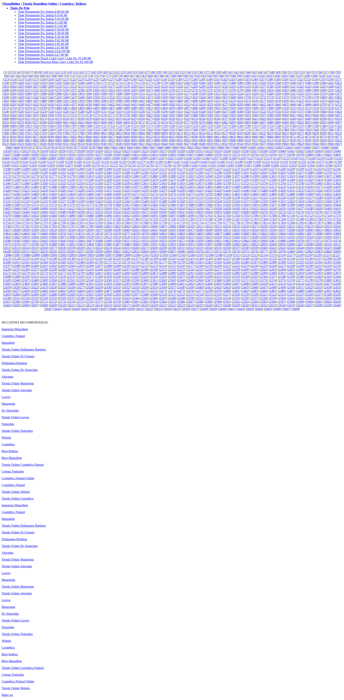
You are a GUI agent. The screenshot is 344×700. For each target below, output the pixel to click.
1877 (126, 233)
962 (300, 144)
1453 (309, 190)
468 (308, 104)
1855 (263, 230)
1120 (329, 158)
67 (48, 75)
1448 (263, 190)
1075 (263, 154)
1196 (329, 165)
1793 (35, 226)
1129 (69, 162)
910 (247, 140)
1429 (89, 190)
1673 (291, 212)
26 (141, 72)
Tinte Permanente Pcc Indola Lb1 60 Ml (43, 47)
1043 (309, 151)
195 (285, 83)
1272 (7, 176)
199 (315, 83)
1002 (270, 147)
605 (323, 115)
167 (73, 83)
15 (75, 72)
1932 (291, 237)
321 (217, 93)
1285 (126, 176)
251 (28, 90)
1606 (16, 208)
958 (270, 144)
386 (28, 101)
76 (102, 75)
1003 (279, 147)
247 (338, 86)
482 (73, 108)
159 (13, 83)
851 (141, 136)
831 (330, 133)
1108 (224, 158)
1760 (71, 223)
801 (104, 133)
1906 (53, 237)
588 (194, 115)
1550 (181, 201)
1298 (245, 176)
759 (126, 129)
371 (255, 97)
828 (308, 133)
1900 (337, 233)
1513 (181, 197)
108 (307, 75)
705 (58, 126)
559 (315, 111)
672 (149, 122)
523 (43, 111)
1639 (318, 208)
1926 (236, 237)
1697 (172, 215)
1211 (126, 169)
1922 (199, 237)
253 (43, 90)
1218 (190, 169)
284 (278, 90)
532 (111, 111)
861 (217, 136)
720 (172, 126)
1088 (42, 158)
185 (209, 83)
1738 (208, 219)
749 (51, 129)
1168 (78, 165)
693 (308, 122)
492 (149, 108)
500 (210, 108)
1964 (245, 240)
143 (232, 79)
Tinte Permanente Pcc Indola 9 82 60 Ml (43, 40)
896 (142, 140)
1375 (273, 183)
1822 (300, 226)
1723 (71, 219)
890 (96, 140)
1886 (208, 233)
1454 (318, 190)
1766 (126, 223)
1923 (208, 237)
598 (270, 115)
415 (247, 101)
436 (66, 104)
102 (261, 75)
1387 (44, 187)
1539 (80, 201)
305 (96, 93)
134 (163, 79)
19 (99, 72)
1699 (190, 215)
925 (20, 144)
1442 (208, 190)
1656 (135, 212)
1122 (6, 162)
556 (293, 111)
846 (104, 136)
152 (300, 79)
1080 (309, 154)
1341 (300, 179)
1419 (337, 187)
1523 (273, 197)
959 (278, 144)
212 (73, 86)
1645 (34, 212)
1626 (199, 208)
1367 (199, 183)
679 (202, 122)
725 (209, 126)
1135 (123, 162)
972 (39, 147)
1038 (263, 151)
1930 (273, 237)
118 (43, 79)
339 (13, 97)
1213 (144, 169)
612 (35, 119)
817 (225, 133)
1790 (7, 226)
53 (302, 72)
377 (300, 97)
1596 (263, 205)
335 (323, 93)
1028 (172, 151)
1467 (99, 194)
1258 (218, 172)
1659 (163, 212)
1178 (167, 165)
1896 (300, 233)
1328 (181, 179)
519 (13, 111)
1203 (53, 169)
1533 (25, 201)
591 (217, 115)
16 (81, 72)
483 (81, 108)
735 (285, 126)
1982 (71, 244)
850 (134, 136)
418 (270, 101)
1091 (70, 158)
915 (285, 140)
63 (24, 75)
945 (172, 144)
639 (240, 119)
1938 (7, 240)
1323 (135, 179)
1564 (309, 201)
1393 (99, 187)
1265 (282, 172)
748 (43, 129)
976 (69, 147)
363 (194, 97)
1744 (263, 219)
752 (73, 129)
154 (315, 79)
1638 (309, 208)
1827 (7, 230)
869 (278, 136)
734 (278, 126)
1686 (71, 215)
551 (255, 111)
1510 (154, 197)
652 (338, 119)
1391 (80, 187)
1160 (6, 165)
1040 (282, 151)
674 (164, 122)
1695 (154, 215)
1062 (144, 154)
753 (81, 129)
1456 (337, 190)
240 (285, 86)
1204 (62, 169)
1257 (208, 172)
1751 (327, 219)
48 (272, 72)
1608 (35, 208)
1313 (44, 179)
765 (172, 129)
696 (330, 122)
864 (240, 136)
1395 (117, 187)
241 (293, 86)
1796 (62, 226)
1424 (44, 190)
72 (78, 75)
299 (51, 93)
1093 (88, 158)
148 (269, 79)
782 (300, 129)
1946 (80, 240)
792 (36, 133)
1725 (89, 219)
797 (73, 133)
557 (300, 111)
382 (338, 97)
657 (35, 122)
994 (205, 147)
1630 (236, 208)
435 (58, 104)
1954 (153, 240)
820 (247, 133)
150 (284, 79)
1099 (143, 158)
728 (232, 126)
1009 (334, 147)
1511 (163, 197)
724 (202, 126)
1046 (337, 151)
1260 (236, 172)
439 (88, 104)
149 (277, 79)
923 (5, 144)
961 (293, 144)
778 (270, 129)
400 (134, 101)
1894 (282, 233)
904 (202, 140)
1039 (273, 151)
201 (330, 83)
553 (270, 111)
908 (232, 140)
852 (149, 136)
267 (149, 90)
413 (232, 101)
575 (96, 115)
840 (58, 136)
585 (172, 115)
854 (164, 136)
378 (308, 97)
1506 (117, 197)
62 (18, 75)
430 (20, 104)
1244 (89, 172)
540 (172, 111)
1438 (172, 190)
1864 (7, 233)
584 (164, 115)
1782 (273, 223)
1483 (245, 194)
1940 (25, 240)
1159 (338, 162)
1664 (208, 212)
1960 (208, 240)
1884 (190, 233)
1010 (7, 151)
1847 (190, 230)
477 (36, 108)
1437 (163, 190)
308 (119, 93)
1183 (212, 165)
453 (194, 104)
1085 (15, 158)
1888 (227, 233)
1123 (15, 162)
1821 (291, 226)
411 (217, 101)
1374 (263, 183)
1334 (236, 179)
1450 (282, 190)
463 (270, 104)
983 (122, 147)
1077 (282, 154)
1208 (99, 169)
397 (111, 101)
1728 (117, 219)
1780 (254, 223)
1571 (34, 205)
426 (330, 101)
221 (141, 86)
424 (315, 101)
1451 (291, 190)
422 (300, 101)
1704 (236, 215)
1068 (199, 154)
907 (225, 140)
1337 (263, 179)
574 (88, 115)
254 (51, 90)
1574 (62, 205)
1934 (309, 237)
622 (111, 119)
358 (156, 97)
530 (96, 111)
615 (58, 119)
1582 (135, 205)
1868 (44, 233)
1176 (150, 165)
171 (104, 83)
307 (111, 93)
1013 (34, 151)
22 (117, 72)
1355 (89, 183)
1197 (338, 165)
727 (225, 126)
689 (278, 122)
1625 (190, 208)
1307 (327, 176)
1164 (42, 165)
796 (66, 133)
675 (172, 122)
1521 (254, 197)
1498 (44, 197)
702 (36, 126)
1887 (218, 233)
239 (278, 86)
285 (285, 90)
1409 (245, 187)
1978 (35, 244)
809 (164, 133)
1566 (327, 201)
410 (210, 101)
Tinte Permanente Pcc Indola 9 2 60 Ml (42, 22)
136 (179, 79)
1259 (227, 172)
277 (225, 90)
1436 (153, 190)
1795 (53, 226)
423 (308, 101)
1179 (176, 165)
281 (255, 90)
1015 (53, 151)
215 (96, 86)
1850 (218, 230)
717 (149, 126)
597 (262, 115)
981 (107, 147)
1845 (172, 230)
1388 (53, 187)
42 (236, 72)
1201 (34, 169)
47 (266, 72)
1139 (158, 162)
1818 (263, 226)
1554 (218, 201)
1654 (117, 212)
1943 (53, 240)
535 (134, 111)
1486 (273, 194)
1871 (71, 233)
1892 (263, 233)
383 (5, 101)
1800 (99, 226)
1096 (116, 158)
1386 (35, 187)
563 (5, 115)
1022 (117, 151)
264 (126, 90)
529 (88, 111)
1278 (62, 176)
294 (13, 93)
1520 (245, 197)
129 (126, 79)
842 (73, 136)
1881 (163, 233)
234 (240, 86)
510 (285, 108)
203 (5, 86)
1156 (311, 162)
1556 (236, 201)
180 (172, 83)
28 (152, 72)
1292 (190, 176)
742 (338, 126)
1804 (135, 226)
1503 (90, 197)
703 (43, 126)
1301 (273, 176)
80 (126, 75)
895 (134, 140)
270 (172, 90)
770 (209, 129)
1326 (163, 179)
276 (217, 90)
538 (156, 111)
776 (255, 129)
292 (338, 90)
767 (187, 129)
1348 (25, 183)
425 (323, 101)
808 (157, 133)
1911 (99, 237)
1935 (318, 237)
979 (92, 147)
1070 (218, 154)
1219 (199, 169)
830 (323, 133)
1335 (245, 179)
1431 (108, 190)
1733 (163, 219)
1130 (78, 162)
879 (13, 140)
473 (5, 108)
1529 (327, 197)
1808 (172, 226)
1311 (25, 179)
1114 (277, 158)
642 (262, 119)
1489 (300, 194)
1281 (89, 176)
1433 (126, 190)
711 (104, 126)
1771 (172, 223)
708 (81, 126)
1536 (53, 201)
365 (209, 97)
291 (330, 90)
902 (187, 140)
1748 (300, 219)
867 (262, 136)
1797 (71, 226)
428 (5, 104)
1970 (300, 240)
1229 (291, 169)
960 (285, 144)
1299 (254, 176)
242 (300, 86)
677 (187, 122)
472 (338, 104)
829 (315, 133)
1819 (273, 226)
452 (187, 104)
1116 (294, 158)
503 (232, 108)
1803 (126, 226)
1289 (163, 176)
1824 (318, 226)
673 (156, 122)
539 (164, 111)
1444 (227, 190)
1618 (126, 208)
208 (43, 86)
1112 (259, 158)
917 (300, 140)
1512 (172, 197)
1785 (300, 223)
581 (141, 115)
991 (183, 147)
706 (66, 126)
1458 (16, 194)
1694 (145, 215)
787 (338, 129)
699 (13, 126)
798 (81, 133)
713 (119, 126)
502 (225, 108)
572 (73, 115)
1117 (303, 158)
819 (240, 133)
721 (179, 126)
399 (126, 101)
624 (126, 119)
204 (13, 86)
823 (270, 133)
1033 (218, 151)
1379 (309, 183)
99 (239, 75)
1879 (144, 233)
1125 (33, 162)
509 (278, 108)
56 (320, 72)
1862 (327, 230)
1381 (327, 183)
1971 (309, 240)
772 (225, 129)
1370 (227, 183)
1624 (181, 208)
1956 (172, 240)
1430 (99, 190)
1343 (318, 179)
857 (187, 136)
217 (111, 86)
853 (156, 136)
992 (190, 147)
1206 (80, 169)
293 (5, 93)
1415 (300, 187)
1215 (162, 169)
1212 (135, 169)
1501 (71, 197)
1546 (144, 201)
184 (202, 83)
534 (126, 111)
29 (158, 72)
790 (21, 133)
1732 (153, 219)
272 (187, 90)
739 (315, 126)
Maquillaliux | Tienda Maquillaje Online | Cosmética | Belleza (44, 3)
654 (13, 122)
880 (21, 140)
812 (187, 133)
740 (323, 126)
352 (111, 97)
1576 (80, 205)
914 (278, 140)
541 (179, 111)
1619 (135, 208)
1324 (144, 179)
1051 (44, 154)
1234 (336, 169)
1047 (7, 154)
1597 (273, 205)
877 (338, 136)
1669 (254, 212)
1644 (25, 212)
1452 (300, 190)
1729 (126, 219)
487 (111, 108)
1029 (181, 151)
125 (95, 79)
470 (323, 104)
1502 (80, 197)
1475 (172, 194)
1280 (80, 176)
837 (35, 136)
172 (111, 83)
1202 (44, 169)
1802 (117, 226)
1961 (218, 240)
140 (209, 79)
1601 (309, 205)
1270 (327, 172)
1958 (190, 240)
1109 (233, 158)
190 (247, 83)
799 (89, 133)
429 (13, 104)
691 (293, 122)
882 (36, 140)
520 (20, 111)
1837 (99, 230)
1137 (141, 162)
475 (21, 108)
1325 (153, 179)
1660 (172, 212)
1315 (62, 179)
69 (60, 75)
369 (240, 97)
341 (28, 97)
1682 (35, 215)
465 (285, 104)
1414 (291, 187)
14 (69, 72)
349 (88, 97)
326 (255, 93)
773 (232, 129)
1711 (300, 215)
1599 (291, 205)
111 (329, 75)
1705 (245, 215)
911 (255, 140)
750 (58, 129)
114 (13, 79)
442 (111, 104)
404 (164, 101)
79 (120, 75)
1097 (125, 158)
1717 (16, 219)
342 (35, 97)
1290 (172, 176)
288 (308, 90)
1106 (206, 158)
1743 (254, 219)
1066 (181, 154)
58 (332, 72)
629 (164, 119)
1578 (99, 205)
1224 (245, 169)
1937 (337, 237)
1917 (153, 237)
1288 (153, 176)
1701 (209, 215)
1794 (44, 226)
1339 (282, 179)
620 (96, 119)
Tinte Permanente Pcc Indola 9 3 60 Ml (42, 26)
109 (314, 75)
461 (255, 104)
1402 (181, 187)
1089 (52, 158)
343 (43, 97)
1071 (227, 154)
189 (240, 83)
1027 (163, 151)
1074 (254, 154)
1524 (282, 197)
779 (278, 129)
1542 (108, 201)
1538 (71, 201)
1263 (263, 172)
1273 (16, 176)
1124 (24, 162)
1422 (25, 190)
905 (210, 140)
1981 (62, 244)
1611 (62, 208)
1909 (80, 237)
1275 (34, 176)
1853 (245, 230)
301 (66, 93)
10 (45, 72)
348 (81, 97)
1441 (199, 190)
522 (35, 111)
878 (5, 140)
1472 (144, 194)
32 (176, 72)
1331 (208, 179)
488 (119, 108)
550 (247, 111)
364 (202, 97)
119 (50, 79)
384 (13, 101)
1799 (90, 226)
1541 (99, 201)
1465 (80, 194)
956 (255, 144)
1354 (80, 183)
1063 (153, 154)
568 (43, 115)
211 (66, 86)
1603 (327, 205)
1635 (282, 208)
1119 (320, 158)
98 (233, 75)
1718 (25, 219)
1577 (89, 205)
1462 (53, 194)
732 (262, 126)
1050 (34, 154)
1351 (53, 183)
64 (30, 75)
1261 (245, 172)
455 (209, 104)
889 (89, 140)
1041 (291, 151)
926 (28, 144)
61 (12, 75)
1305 (309, 176)
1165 (51, 165)
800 (96, 133)
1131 (87, 162)
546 (217, 111)
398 (119, 101)
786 (330, 129)
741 (330, 126)
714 (126, 126)
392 (73, 101)
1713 (318, 215)
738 (308, 126)
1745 (273, 219)
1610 (53, 208)
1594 (245, 205)
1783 (282, 223)
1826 (337, 226)
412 (225, 101)
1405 (209, 187)
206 (28, 86)
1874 (99, 233)
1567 (337, 201)
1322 (126, 179)
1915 (135, 237)
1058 (108, 154)
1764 (108, 223)
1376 (282, 183)
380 (323, 97)
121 (65, 79)
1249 (135, 172)
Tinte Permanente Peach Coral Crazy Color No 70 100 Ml (54, 58)
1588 (190, 205)
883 (43, 140)
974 (54, 147)
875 (323, 136)
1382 (337, 183)
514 (315, 108)
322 (225, 93)
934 (88, 144)
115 (21, 79)
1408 (236, 187)
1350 (44, 183)
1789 (337, 223)
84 (150, 75)
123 (80, 79)
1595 (254, 205)
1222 (227, 169)
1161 (15, 165)
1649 (71, 212)
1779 (245, 223)
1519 (236, 197)
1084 (6, 158)
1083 (337, 154)
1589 (199, 205)
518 (5, 111)
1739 (218, 219)
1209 (108, 169)
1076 (273, 154)
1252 (163, 172)
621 (104, 119)
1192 (293, 165)
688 (270, 122)
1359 (126, 183)
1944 (62, 240)
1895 (291, 233)
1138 (150, 162)
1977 (25, 244)
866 (255, 136)
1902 (16, 237)
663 (81, 122)
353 (119, 97)
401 (142, 101)
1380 (318, 183)
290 (323, 90)
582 (149, 115)
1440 (190, 190)
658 (43, 122)
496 (179, 108)
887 (73, 140)
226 (179, 86)
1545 (135, 201)
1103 (179, 158)
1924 (218, 237)
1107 (215, 158)
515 (323, 108)
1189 (266, 165)
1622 (163, 208)
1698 (181, 215)
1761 (80, 223)
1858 (291, 230)
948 (194, 144)
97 (227, 75)
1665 (218, 212)
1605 (7, 208)
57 (326, 72)
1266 (291, 172)
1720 (44, 219)
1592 (227, 205)
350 (96, 97)
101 (254, 75)
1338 (273, 179)
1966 (263, 240)
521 (28, 111)
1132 (96, 162)
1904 (35, 237)
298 (43, 93)
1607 (25, 208)
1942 (44, 240)
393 (81, 101)
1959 (199, 240)
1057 (99, 154)
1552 (199, 201)
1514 (190, 197)
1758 (53, 223)
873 (308, 136)
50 (284, 72)
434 (51, 104)
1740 (227, 219)
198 (308, 83)
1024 (135, 151)
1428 (80, 190)
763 (156, 129)
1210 (117, 169)
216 (104, 86)
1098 (134, 158)
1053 (62, 154)
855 (172, 136)
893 (119, 140)
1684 (53, 215)
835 (20, 136)
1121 (338, 158)
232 (225, 86)
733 (270, 126)
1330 (199, 179)
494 (164, 108)
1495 (16, 197)
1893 (273, 233)
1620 (144, 208)
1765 (117, 223)
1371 (236, 183)
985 (137, 147)
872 (300, 136)
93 (203, 75)
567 (35, 115)
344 (51, 97)
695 (323, 122)
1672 (282, 212)
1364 (172, 183)
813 (194, 133)
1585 (163, 205)
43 (242, 72)
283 (270, 90)
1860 (309, 230)
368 (232, 97)
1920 (181, 237)
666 (104, 122)
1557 (245, 201)
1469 (117, 194)
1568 (7, 205)
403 (157, 101)
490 (134, 108)
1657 (144, 212)
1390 (71, 187)
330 (285, 93)
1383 (7, 187)
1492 (327, 194)
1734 (172, 219)
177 (149, 83)
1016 (62, 151)
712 (111, 126)
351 (104, 97)
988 (160, 147)
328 (270, 93)
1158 (329, 162)
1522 (263, 197)
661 (66, 122)
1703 (227, 215)
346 (66, 97)
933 (81, 144)
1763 (99, 223)
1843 (153, 230)
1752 (337, 219)
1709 (282, 215)
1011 (16, 151)
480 (58, 108)
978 (84, 147)
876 (330, 136)
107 (299, 75)
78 (114, 75)
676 (179, 122)
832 (338, 133)
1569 (16, 205)
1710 (291, 215)
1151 (266, 162)
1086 (24, 158)
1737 (199, 219)
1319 (99, 179)
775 (247, 129)
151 (292, 79)
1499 (53, 197)
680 (209, 122)
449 (164, 104)
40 (224, 72)
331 (293, 93)
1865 (16, 233)
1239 (44, 172)
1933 (300, 237)
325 (247, 93)
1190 (275, 165)
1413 (282, 187)
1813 (218, 226)
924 (13, 144)
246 (330, 86)
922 (338, 140)
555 (285, 111)
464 (278, 104)
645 (285, 119)
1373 (254, 183)
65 (36, 75)
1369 (218, 183)
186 (217, 83)
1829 (25, 230)
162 (35, 83)
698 (5, 126)
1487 (282, 194)
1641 (337, 208)
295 (21, 93)
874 (315, 136)
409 (202, 101)
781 (293, 129)
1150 (257, 162)
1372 (245, 183)
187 (225, 83)
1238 (34, 172)
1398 (145, 187)
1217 (181, 169)
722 (187, 126)
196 (293, 83)
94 (209, 75)
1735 (181, 219)
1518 (227, 197)
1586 (172, 205)
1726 (99, 219)
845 (96, 136)
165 (58, 83)
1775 (208, 223)
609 (13, 119)
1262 (254, 172)
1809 (181, 226)
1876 (117, 233)
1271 (337, 172)
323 (232, 93)
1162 (24, 165)
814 (202, 133)
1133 (105, 162)
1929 (263, 237)
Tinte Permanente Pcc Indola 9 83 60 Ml (43, 44)
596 (255, 115)
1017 (71, 151)
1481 (227, 194)
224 (164, 86)
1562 (291, 201)
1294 (208, 176)
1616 (108, 208)
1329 (190, 179)
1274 (25, 176)
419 (278, 101)
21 (111, 72)
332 (300, 93)
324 (240, 93)
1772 (181, 223)
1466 (89, 194)
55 (314, 72)
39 (218, 72)
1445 (236, 190)
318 (194, 93)
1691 (117, 215)
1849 (208, 230)
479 (51, 108)
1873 (89, 233)
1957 (181, 240)
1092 (79, 158)
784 (315, 129)
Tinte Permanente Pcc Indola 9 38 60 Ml (43, 33)
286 (293, 90)
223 (156, 86)
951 (217, 144)
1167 (69, 165)
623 (119, 119)
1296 (227, 176)
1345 (337, 179)
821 (255, 133)
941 (141, 144)
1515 (199, 197)
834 (13, 136)
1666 (227, 212)
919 (315, 140)
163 (43, 83)
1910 (90, 237)
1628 (218, 208)
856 (179, 136)
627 (149, 119)
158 (5, 83)
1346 (7, 183)
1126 (42, 162)
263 (119, 90)
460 (247, 104)
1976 (16, 244)
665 (96, 122)
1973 (327, 240)
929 (51, 144)
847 (111, 136)
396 (104, 101)
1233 (327, 169)
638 (232, 119)
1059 (117, 154)
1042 (300, 151)
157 (337, 79)
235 (247, 86)
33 (182, 72)
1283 (108, 176)
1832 (53, 230)
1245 (99, 172)
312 (149, 93)
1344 (327, 179)
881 (28, 140)
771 (217, 129)
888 (81, 140)
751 (66, 129)
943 (156, 144)
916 (293, 140)
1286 (135, 176)
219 (126, 86)
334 (315, 93)
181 (179, 83)
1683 (44, 215)
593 (232, 115)
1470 (126, 194)
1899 (327, 233)
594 (240, 115)
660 (58, 122)
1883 (181, 233)
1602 (318, 205)
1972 (318, 240)
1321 (117, 179)
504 (240, 108)
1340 (291, 179)
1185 (230, 165)
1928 (254, 237)
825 (285, 133)
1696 (163, 215)
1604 (337, 205)
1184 (221, 165)
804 (126, 133)
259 (88, 90)
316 (179, 93)
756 (104, 129)
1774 (199, 223)
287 (300, 90)
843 (81, 136)
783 (308, 129)
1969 (291, 240)
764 (164, 129)
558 (308, 111)
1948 (99, 240)
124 (88, 79)
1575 (71, 205)
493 (157, 108)
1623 (172, 208)
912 (262, 140)
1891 (254, 233)
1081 (318, 154)
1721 (53, 219)
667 (111, 122)
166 (66, 83)
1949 (108, 240)
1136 (132, 162)
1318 (89, 179)
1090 (61, 158)
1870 (62, 233)
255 (58, 90)
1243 (80, 172)
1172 (114, 165)
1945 (71, 240)
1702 (218, 215)
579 (126, 115)
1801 (108, 226)
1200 (25, 169)
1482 (236, 194)
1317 (80, 179)
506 (255, 108)
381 (330, 97)
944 (164, 144)
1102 (170, 158)
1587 (181, 205)
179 (164, 83)
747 (35, 129)
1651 (89, 212)
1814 (227, 226)
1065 (172, 154)
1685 (62, 215)
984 (130, 147)
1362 (153, 183)
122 (73, 79)
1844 (163, 230)
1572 (44, 205)
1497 (35, 197)
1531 (7, 201)
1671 (273, 212)
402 (149, 101)
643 (270, 119)
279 (240, 90)
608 (5, 119)
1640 (327, 208)
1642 (7, 212)
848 (119, 136)
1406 (218, 187)
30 (164, 72)
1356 (99, 183)
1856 (273, 230)
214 (88, 86)
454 (202, 104)
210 (58, 86)
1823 (309, 226)
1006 (307, 147)
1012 (25, 151)
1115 (285, 158)
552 (262, 111)
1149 (248, 162)
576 (104, 115)
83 (144, 75)
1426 (62, 190)
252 (35, 90)
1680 (16, 215)
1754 (16, 223)
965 (323, 144)
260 (96, 90)
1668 (245, 212)
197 (300, 83)
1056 (89, 154)
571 (66, 115)
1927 (245, 237)
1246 (108, 172)
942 (149, 144)
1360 (135, 183)
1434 (135, 190)
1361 (144, 183)
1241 (62, 172)
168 (81, 83)
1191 (284, 165)
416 (255, 101)
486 (104, 108)
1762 (89, 223)
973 (46, 147)
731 (255, 126)
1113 (268, 158)
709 (89, 126)
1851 (227, 230)
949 (202, 144)
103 (269, 75)
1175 (141, 165)
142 (224, 79)
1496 (25, 197)
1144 (203, 162)
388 (43, 101)
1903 (25, 237)
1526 (300, 197)
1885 (199, 233)
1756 (34, 223)
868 (270, 136)
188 (232, 83)
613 (43, 119)
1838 (108, 230)
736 (293, 126)
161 (28, 83)
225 (172, 86)
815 (209, 133)
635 (209, 119)
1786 (309, 223)
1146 (221, 162)
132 (148, 79)
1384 (16, 187)
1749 (309, 219)
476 (28, 108)
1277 (53, 176)
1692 (126, 215)
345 (58, 97)
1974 (337, 240)
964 (315, 144)
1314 (53, 179)
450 (172, 104)
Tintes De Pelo (19, 8)
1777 (227, 223)
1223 (236, 169)
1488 (291, 194)
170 (96, 83)
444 (126, 104)
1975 (7, 244)
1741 (236, 219)
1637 (300, 208)
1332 (218, 179)
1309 (7, 179)
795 (58, 133)
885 (58, 140)
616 (66, 119)
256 (66, 90)
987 (152, 147)
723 (194, 126)
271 (179, 90)
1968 (282, 240)
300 (58, 93)
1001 (261, 147)
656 (28, 122)
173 (119, 83)
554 (278, 111)
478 (43, 108)
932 (73, 144)
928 (43, 144)
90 (186, 75)
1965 (254, 240)
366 (217, 97)
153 (307, 79)
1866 (25, 233)
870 (285, 136)
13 (63, 72)
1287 (144, 176)
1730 (135, 219)
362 (187, 97)
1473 (153, 194)
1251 (153, 172)
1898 (318, 233)
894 (126, 140)
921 (330, 140)
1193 (302, 165)
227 (187, 86)
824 (278, 133)
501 (217, 108)
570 (58, 115)
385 (21, 101)
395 (96, 101)
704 (51, 126)
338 (5, 97)
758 (119, 129)
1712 (309, 215)
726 (217, 126)
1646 (44, 212)
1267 (300, 172)
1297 (236, 176)
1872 (80, 233)
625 (134, 119)
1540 (89, 201)
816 (217, 133)
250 (20, 90)
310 (134, 93)
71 (72, 75)
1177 (158, 165)
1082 (327, 154)
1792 (25, 226)
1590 (208, 205)
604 (315, 115)
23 (123, 72)
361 (179, 97)
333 (308, 93)
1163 (33, 165)
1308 (337, 176)
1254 (181, 172)
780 (285, 129)
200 (323, 83)
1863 (337, 230)
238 (270, 86)
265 (134, 90)
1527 (309, 197)
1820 (282, 226)
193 (270, 83)
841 (66, 136)
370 (247, 97)
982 (114, 147)
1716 (7, 219)
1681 (25, 215)
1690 (108, 215)
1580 (117, 205)
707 (73, 126)
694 (315, 122)
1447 (254, 190)
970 (24, 147)
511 (293, 108)
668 (119, 122)
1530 (337, 197)
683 (232, 122)
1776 (218, 223)
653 (5, 122)
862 (225, 136)
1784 (291, 223)
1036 (245, 151)
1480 (218, 194)
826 (293, 133)
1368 (208, 183)
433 (43, 104)
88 (174, 75)
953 (232, 144)
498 (195, 108)
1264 (273, 172)
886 (66, 140)
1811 (199, 226)
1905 (44, 237)
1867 (34, 233)
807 (149, 133)
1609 (44, 208)
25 (135, 72)
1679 (7, 215)
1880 (153, 233)
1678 (337, 212)
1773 (190, 223)
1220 (208, 169)
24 (129, 72)
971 (31, 147)
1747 (291, 219)
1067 (190, 154)
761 (141, 129)
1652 (99, 212)
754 (88, 129)
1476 (181, 194)
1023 (126, 151)
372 (262, 97)
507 (263, 108)
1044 (318, 151)
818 (232, 133)
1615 (99, 208)
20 (105, 72)
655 (20, 122)
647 (300, 119)
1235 (7, 172)
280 (247, 90)
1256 (199, 172)
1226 (263, 169)
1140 (167, 162)
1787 (318, 223)
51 (290, 72)
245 (323, 86)
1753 (7, 223)
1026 (153, 151)
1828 (16, 230)
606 (330, 115)
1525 (291, 197)
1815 (236, 226)
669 (126, 122)
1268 (309, 172)
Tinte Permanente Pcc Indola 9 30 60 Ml (43, 29)
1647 (53, 212)
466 (293, 104)
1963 (236, 240)
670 (134, 122)
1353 (71, 183)
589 (202, 115)
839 (51, 136)
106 (291, 75)
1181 (194, 165)
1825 (327, 226)
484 (89, 108)
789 (13, 133)
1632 (254, 208)
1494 (7, 197)
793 (43, 133)
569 (51, 115)
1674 (300, 212)
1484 (254, 194)
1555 (227, 201)
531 (104, 111)
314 (164, 93)
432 (35, 104)
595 (247, 115)
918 (308, 140)
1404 (199, 187)
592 (225, 115)
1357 (108, 183)
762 (149, 129)
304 (89, 93)
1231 (309, 169)
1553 (208, 201)
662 (73, 122)
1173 (123, 165)
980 (99, 147)
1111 (250, 158)
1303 (291, 176)
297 (36, 93)
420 (285, 101)
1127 (51, 162)
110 (322, 75)
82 (138, 75)
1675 (309, 212)
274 (202, 90)
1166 (60, 165)
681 (217, 122)
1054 (71, 154)
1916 (144, 237)
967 (338, 144)
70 (66, 75)
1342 (309, 179)
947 (187, 144)
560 (323, 111)
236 (255, 86)
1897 (309, 233)
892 (111, 140)
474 (13, 108)
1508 (135, 197)
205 (21, 86)
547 (225, 111)
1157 (320, 162)
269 (164, 90)
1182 (203, 165)
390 (58, 101)
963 (308, 144)
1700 (199, 215)
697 (338, 122)
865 (247, 136)
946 (179, 144)
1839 (117, 230)
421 (293, 101)
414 (240, 101)
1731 (144, 219)
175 (134, 83)
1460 (34, 194)
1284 (117, 176)
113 (6, 79)
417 (262, 101)
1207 (89, 169)
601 (293, 115)
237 (262, 86)
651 (330, 119)
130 (133, 79)
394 (89, 101)
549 (240, 111)
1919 (172, 237)
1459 (25, 194)
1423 (34, 190)
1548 (163, 201)
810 (172, 133)
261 (104, 90)
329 (278, 93)
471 (330, 104)
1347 (16, 183)
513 (308, 108)
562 (338, 111)
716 (141, 126)
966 (330, 144)
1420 (7, 190)
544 (202, 111)
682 (225, 122)
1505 (108, 197)
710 (96, 126)
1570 (25, 205)
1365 (181, 183)
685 (247, 122)
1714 (327, 215)
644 (278, 119)
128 (118, 79)
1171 (105, 165)
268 (156, 90)
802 (111, 133)
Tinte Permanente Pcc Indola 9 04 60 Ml (43, 19)
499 (202, 108)
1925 (227, 237)
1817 (254, 226)
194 (278, 83)
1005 (297, 147)
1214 (153, 169)
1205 (71, 169)
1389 (62, 187)
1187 (248, 165)
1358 (117, 183)
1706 (254, 215)
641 (255, 119)
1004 (288, 147)
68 (54, 75)
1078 (291, 154)
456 (217, 104)
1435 (144, 190)
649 (315, 119)
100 (246, 75)
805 (134, 133)
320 (209, 93)
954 (240, 144)
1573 (53, 205)
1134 (114, 162)
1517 (218, 197)
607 (338, 115)
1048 (16, 154)
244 (315, 86)
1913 (117, 237)
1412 (273, 187)
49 (278, 72)
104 (276, 75)
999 (243, 147)
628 (156, 119)
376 (293, 97)
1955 (163, 240)
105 (284, 75)
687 (262, 122)
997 (228, 147)
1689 (99, 215)
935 (96, 144)
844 (88, 136)
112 (336, 75)
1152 (275, 162)
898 (157, 140)
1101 (161, 158)
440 (96, 104)
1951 (126, 240)
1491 (318, 194)
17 (87, 72)
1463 (62, 194)
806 (142, 133)
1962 (227, 240)
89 (180, 75)
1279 (71, 176)
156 (330, 79)
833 (5, 136)
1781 (263, 223)
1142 (185, 162)
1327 (172, 179)
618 (81, 119)
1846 (181, 230)
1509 (145, 197)
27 (147, 72)
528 (81, 111)
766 (179, 129)
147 (262, 79)
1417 (318, 187)
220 (134, 86)
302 (73, 93)
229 (202, 86)
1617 (117, 208)
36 (200, 72)
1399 (154, 187)
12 (57, 72)
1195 (320, 165)
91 (192, 75)
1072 (236, 154)
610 (21, 119)
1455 (327, 190)
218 (119, 86)
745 (20, 129)
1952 (135, 240)
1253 (172, 172)
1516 (208, 197)
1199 (16, 169)
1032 (208, 151)
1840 (126, 230)
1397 (135, 187)
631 (179, 119)
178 (156, 83)
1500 (62, 197)
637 (225, 119)
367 (225, 97)
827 (300, 133)
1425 (53, 190)
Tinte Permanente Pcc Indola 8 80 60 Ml (43, 11)
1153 (284, 162)
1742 (245, 219)
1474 (163, 194)
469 (315, 104)
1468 (108, 194)
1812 (208, 226)
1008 (325, 147)
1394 (108, 187)
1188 (257, 165)
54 (308, 72)
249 (13, 90)
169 (88, 83)
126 (103, 79)
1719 (34, 219)
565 (20, 115)
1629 (227, 208)
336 (330, 93)
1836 (89, 230)
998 (236, 147)
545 (209, 111)
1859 (300, 230)
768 (194, 129)
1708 (273, 215)
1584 (153, 205)
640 (247, 119)
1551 (190, 201)
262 (111, 90)
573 (81, 115)
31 (170, 72)
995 (213, 147)
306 (104, 93)
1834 (71, 230)
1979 (44, 244)
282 (262, 90)
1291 (181, 176)
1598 (282, 205)
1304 (300, 176)
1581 (126, 205)
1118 (312, 158)
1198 (7, 169)
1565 (318, 201)
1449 (273, 190)
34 (188, 72)
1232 (318, 169)
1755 (25, 223)
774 (240, 129)
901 (179, 140)
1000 (252, 147)
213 (81, 86)
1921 (190, 237)
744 (13, 129)
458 (232, 104)
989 (167, 147)
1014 (44, 151)
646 (293, 119)
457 (225, 104)
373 (270, 97)
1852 (236, 230)
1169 (87, 165)
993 (198, 147)
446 (141, 104)
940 (134, 144)
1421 (16, 190)
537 (149, 111)
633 (194, 119)
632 (187, 119)
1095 (107, 158)
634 (202, 119)
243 (308, 86)
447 (149, 104)
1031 (199, 151)
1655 (126, 212)
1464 (71, 194)
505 (247, 108)
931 (66, 144)
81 (132, 75)
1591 (218, 205)
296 (28, 93)
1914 (126, 237)
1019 (89, 151)
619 (88, 119)
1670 (263, 212)
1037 (254, 151)
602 (300, 115)
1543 (117, 201)
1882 (172, 233)
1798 (80, 226)
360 (172, 97)
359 (164, 97)
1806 (154, 226)
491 (142, 108)
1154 (293, 162)
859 (202, 136)
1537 (62, 201)
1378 (300, 183)
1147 (230, 162)
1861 (318, 230)
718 (156, 126)
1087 (33, 158)
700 (21, 126)
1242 (71, 172)
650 (323, 119)
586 (179, 115)
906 (217, 140)
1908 (71, 237)
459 (240, 104)
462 (262, 104)
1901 (7, 237)
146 (254, 79)
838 (43, 136)
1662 (190, 212)
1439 (181, 190)
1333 (227, 179)
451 (179, 104)
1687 (80, 215)
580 (134, 115)
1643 (16, 212)
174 (126, 83)
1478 (199, 194)
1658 (153, 212)
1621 (153, 208)
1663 (199, 212)
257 (73, 90)
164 (51, 83)
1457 (7, 194)
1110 (242, 158)
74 (90, 75)
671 (141, 122)
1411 (264, 187)
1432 (117, 190)
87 (168, 75)
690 (285, 122)
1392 (90, 187)
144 (239, 79)
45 (254, 72)
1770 (163, 223)
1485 (263, 194)
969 (16, 147)
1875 (108, 233)
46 (260, 72)
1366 (190, 183)
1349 (34, 183)
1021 (108, 151)
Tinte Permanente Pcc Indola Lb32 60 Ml (44, 51)
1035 (236, 151)
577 (111, 115)
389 (51, 101)
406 (179, 101)
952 (225, 144)
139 (201, 79)
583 (156, 115)
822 (262, 133)
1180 (185, 165)
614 (51, 119)
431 (28, 104)
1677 (327, 212)
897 (149, 140)
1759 (62, 223)
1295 (218, 176)
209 (51, 86)
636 (217, 119)
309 (126, 93)
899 (164, 140)
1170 (96, 165)
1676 (318, 212)
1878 (135, 233)
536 (141, 111)
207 (36, 86)
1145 (212, 162)
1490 (309, 194)
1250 (144, 172)
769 (202, 129)
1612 (71, 208)
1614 (89, 208)
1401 (172, 187)
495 (172, 108)
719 (164, 126)
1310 (16, 179)
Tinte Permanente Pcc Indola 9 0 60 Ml (42, 15)
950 (209, 144)
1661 (181, 212)
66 (42, 75)
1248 (126, 172)
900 (172, 140)
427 (338, 101)
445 (134, 104)
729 (240, 126)
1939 (16, 240)
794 (51, 133)
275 (209, 90)
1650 (80, 212)
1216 (172, 169)
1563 (300, 201)
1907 (62, 237)
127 (110, 79)
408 (195, 101)
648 (308, 119)
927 (35, 144)
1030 (190, 151)
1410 (254, 187)
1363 (163, 183)
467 (300, 104)
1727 (108, 219)
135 (171, 79)
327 (262, 93)
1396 (126, 187)
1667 (236, 212)
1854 (254, 230)
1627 (208, 208)
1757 (44, 223)
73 (84, 75)
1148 (239, 162)
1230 (300, 169)
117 (35, 79)
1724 (80, 219)
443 (119, 104)
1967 (273, 240)
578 (119, 115)
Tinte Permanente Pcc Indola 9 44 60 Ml (43, 36)
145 (247, 79)
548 (232, 111)
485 (96, 108)
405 (172, 101)
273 (194, 90)
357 (149, 97)
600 (285, 115)
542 (187, 111)
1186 (239, 165)
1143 (194, 162)
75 (96, 75)
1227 (272, 169)
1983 (80, 244)
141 (216, 79)
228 (194, 86)
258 (81, 90)
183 (194, 83)
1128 (60, 162)
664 (88, 122)
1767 (135, 223)
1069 (208, 154)
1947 (89, 240)
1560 (273, 201)
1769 (153, 223)
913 (270, 140)
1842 (144, 230)
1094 (97, 158)
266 (141, 90)
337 (338, 93)
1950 (117, 240)
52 (296, 72)
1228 (282, 169)
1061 (135, 154)
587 (187, 115)
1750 (318, 219)
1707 (264, 215)
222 (149, 86)
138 (194, 79)
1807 (163, 226)
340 (20, 97)
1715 (337, 215)
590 (209, 115)
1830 (34, 230)
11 (51, 72)
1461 (44, 194)
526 (66, 111)
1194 (311, 165)
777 (262, 129)
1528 (318, 197)
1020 (99, 151)
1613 (80, 208)
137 (186, 79)
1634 (273, 208)
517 (338, 108)
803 (119, 133)
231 (217, 86)
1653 (108, 212)
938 (119, 144)
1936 (327, 237)
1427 (71, 190)
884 (51, 140)
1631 (245, 208)
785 (323, 129)
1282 (99, 176)
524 (51, 111)
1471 (135, 194)
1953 (144, 240)
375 (285, 97)
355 (134, 97)
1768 (144, 223)
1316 (71, 179)
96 (221, 75)
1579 (108, 205)
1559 (263, 201)
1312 (34, 179)
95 (215, 75)
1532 (16, 201)
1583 (144, 205)
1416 (309, 187)
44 (248, 72)
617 (73, 119)
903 (195, 140)
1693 (135, 215)
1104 (188, 158)
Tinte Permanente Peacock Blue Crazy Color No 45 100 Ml (55, 62)
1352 (62, 183)
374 (278, 97)
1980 (53, 244)
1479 (208, 194)
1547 (153, 201)
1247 (117, 172)
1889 (236, 233)
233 (232, 86)
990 (175, 147)
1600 (300, 205)
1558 (254, 201)
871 (293, 136)
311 (142, 93)
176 (141, 83)
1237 (25, 172)
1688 (90, 215)
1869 (53, 233)
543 (194, 111)
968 (9, 147)
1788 (327, 223)
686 (255, 122)
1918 (163, 237)
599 (278, 115)
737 (300, 126)
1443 (218, 190)
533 (119, 111)
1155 (302, 162)
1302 (282, 176)
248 (5, 90)
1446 (245, 190)
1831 (44, 230)
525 (58, 111)
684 (240, 122)
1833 (62, 230)
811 (179, 133)
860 (209, 136)
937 (111, 144)
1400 (163, 187)
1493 (337, 194)
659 (51, 122)
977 (77, 147)
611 (28, 119)
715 (134, 126)
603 (308, 115)
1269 (318, 172)
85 (156, 75)
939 (126, 144)
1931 (282, 237)
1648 (62, 212)
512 (300, 108)
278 (232, 90)
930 (58, 144)
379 (315, 97)
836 (28, 136)
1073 (245, 154)
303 (81, 93)
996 (220, 147)
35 (194, 72)
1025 (144, 151)
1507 (126, 197)
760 (134, 129)
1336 (254, 179)
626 (141, 119)
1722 (62, 219)
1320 (108, 179)
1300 (263, 176)
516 (330, 108)
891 (104, 140)
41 (230, 72)
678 (194, 122)
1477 (190, 194)
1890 (245, 233)
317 (187, 93)
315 (172, 93)
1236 (16, 172)
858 (194, 136)
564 (13, 115)
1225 (254, 169)
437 (73, 104)
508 (270, 108)
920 (323, 140)
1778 (236, 223)
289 (315, 90)
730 (247, 126)
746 (28, 129)
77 (108, 75)
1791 (16, 226)
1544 (126, 201)
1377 (291, 183)
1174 (132, 165)
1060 (126, 154)
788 (5, 133)
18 (93, 72)
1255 (190, 172)
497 (187, 108)
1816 (245, 226)
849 (126, 136)
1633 (263, 208)
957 (262, 144)
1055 (80, 154)
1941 (34, 240)
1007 (316, 147)
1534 (34, 201)
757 (111, 129)
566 (28, 115)
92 (197, 75)
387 (36, 101)
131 (141, 79)
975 (62, 147)
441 (104, 104)
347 (73, 97)
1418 (327, 187)
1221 (217, 169)
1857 (282, 230)
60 (6, 75)
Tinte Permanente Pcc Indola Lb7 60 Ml (43, 54)
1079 (300, 154)
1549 (172, 201)
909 (240, 140)
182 (187, 83)
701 (28, 126)
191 (255, 83)
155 (322, 79)
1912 (108, 237)
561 (330, 111)
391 (66, 101)
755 (96, 129)
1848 (199, 230)
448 (156, 104)
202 (338, 83)
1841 (135, 230)
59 (338, 72)
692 (300, 122)
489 (126, 108)
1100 (152, 158)
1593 (236, 205)
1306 (318, 176)
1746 (282, 219)
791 (28, 133)
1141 (176, 162)
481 (66, 108)
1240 (53, 172)
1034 (227, 151)
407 (187, 101)
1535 (44, 201)
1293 (199, 176)
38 (212, 72)
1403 (190, 187)
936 (104, 144)
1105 (197, 158)
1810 (190, 226)
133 (156, 79)
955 (247, 144)
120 (58, 79)
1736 (190, 219)
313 (156, 93)
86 (162, 75)
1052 (53, 154)
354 (126, 97)
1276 (44, 176)
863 (232, 136)
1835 (80, 230)
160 (20, 83)
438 (81, 104)
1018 (80, 151)
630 (172, 119)
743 (5, 129)
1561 (282, 201)
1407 (227, 187)
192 (262, 83)
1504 (99, 197)
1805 (145, 226)
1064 (163, 154)
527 (73, 111)
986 (145, 147)
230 (209, 86)
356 (141, 97)
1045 (327, 151)
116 (28, 79)
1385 (25, 187)
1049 (25, 154)
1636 (291, 208)
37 (206, 72)
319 (202, 93)
